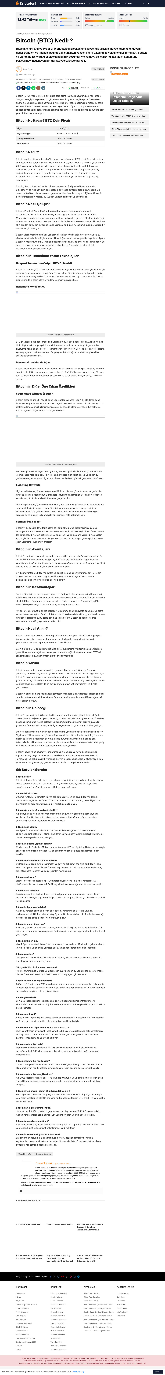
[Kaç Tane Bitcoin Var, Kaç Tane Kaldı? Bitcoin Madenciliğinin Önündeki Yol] (61, 1244)
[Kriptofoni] (26, 5)
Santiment (121, 1316)
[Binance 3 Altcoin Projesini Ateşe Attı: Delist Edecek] (129, 73)
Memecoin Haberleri (145, 54)
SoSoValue (121, 1304)
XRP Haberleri (143, 49)
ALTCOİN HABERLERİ (98, 4)
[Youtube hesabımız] (62, 1276)
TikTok (151, 97)
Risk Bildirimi (21, 1319)
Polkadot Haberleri (57, 1334)
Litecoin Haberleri (57, 1323)
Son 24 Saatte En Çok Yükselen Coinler (99, 1312)
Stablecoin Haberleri (145, 59)
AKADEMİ (116, 4)
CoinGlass (121, 1301)
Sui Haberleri (55, 1338)
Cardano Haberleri (57, 1316)
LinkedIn (151, 111)
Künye (18, 1297)
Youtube (151, 90)
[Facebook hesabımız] (50, 1276)
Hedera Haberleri (57, 1331)
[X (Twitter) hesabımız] (150, 77)
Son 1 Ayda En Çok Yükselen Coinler (98, 1327)
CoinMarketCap (123, 1293)
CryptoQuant (122, 1308)
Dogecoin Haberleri (57, 1327)
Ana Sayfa (143, 13)
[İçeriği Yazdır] (43, 88)
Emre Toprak (28, 69)
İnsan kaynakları (22, 1308)
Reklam (19, 1346)
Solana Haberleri (143, 44)
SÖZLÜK (128, 4)
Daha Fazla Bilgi (78, 1372)
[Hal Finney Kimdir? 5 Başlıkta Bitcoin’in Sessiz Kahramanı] (30, 1244)
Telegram (151, 117)
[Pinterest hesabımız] (71, 1276)
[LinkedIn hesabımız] (74, 1276)
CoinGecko (121, 1297)
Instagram (150, 84)
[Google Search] (73, 88)
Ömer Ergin (31, 75)
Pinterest (151, 104)
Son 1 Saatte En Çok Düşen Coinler (97, 1308)
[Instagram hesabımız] (58, 1276)
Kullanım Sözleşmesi (24, 1323)
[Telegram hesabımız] (78, 1276)
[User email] (21, 1191)
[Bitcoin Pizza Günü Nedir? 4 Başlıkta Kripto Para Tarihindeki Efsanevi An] (91, 1212)
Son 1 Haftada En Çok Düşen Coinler (98, 1323)
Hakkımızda (20, 1293)
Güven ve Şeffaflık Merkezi (26, 1304)
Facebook (150, 70)
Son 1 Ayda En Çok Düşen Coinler (97, 1331)
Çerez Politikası (22, 1331)
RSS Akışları (20, 1316)
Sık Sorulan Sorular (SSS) (26, 1342)
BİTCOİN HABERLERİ (76, 4)
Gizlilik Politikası (22, 1327)
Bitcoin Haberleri (143, 30)
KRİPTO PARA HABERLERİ (52, 4)
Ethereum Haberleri (145, 39)
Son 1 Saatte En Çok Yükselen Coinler (98, 1304)
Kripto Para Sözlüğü (91, 1301)
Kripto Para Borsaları (92, 1297)
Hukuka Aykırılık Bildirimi (25, 1338)
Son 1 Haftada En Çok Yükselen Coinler (99, 1319)
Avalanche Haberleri (58, 1319)
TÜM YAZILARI (98, 69)
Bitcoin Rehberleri (98, 79)
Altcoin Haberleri (143, 35)
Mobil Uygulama (22, 1312)
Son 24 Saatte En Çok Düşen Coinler (98, 1316)
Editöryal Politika (22, 1334)
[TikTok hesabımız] (67, 1276)
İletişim (18, 1349)
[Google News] (98, 88)
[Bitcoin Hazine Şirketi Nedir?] (61, 1212)
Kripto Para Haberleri (145, 25)
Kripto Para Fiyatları (91, 1293)
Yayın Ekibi (20, 1301)
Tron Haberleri (55, 1342)
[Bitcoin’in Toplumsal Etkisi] (30, 1212)
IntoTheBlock (122, 1312)
